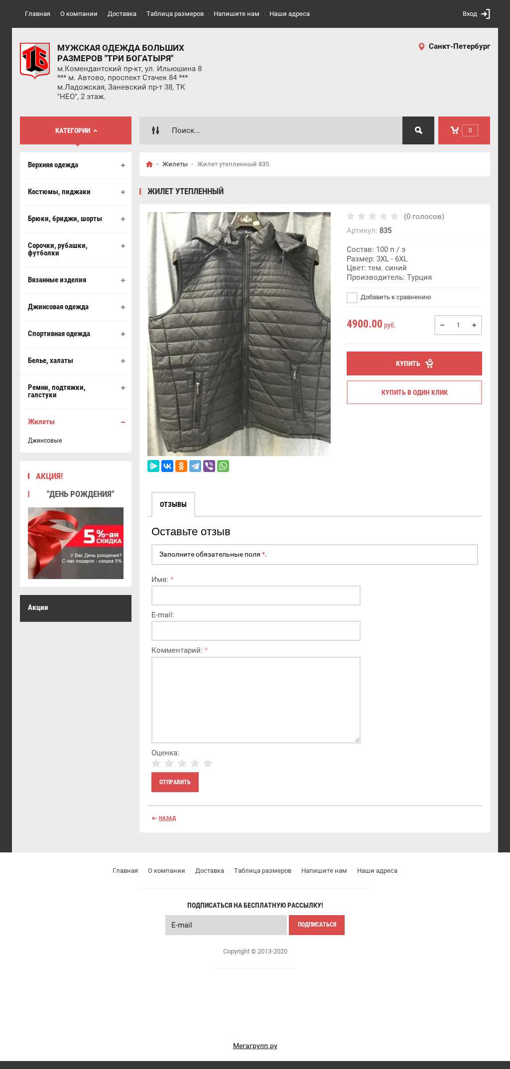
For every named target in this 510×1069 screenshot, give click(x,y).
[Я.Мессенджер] (153, 466)
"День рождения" (80, 494)
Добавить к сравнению (395, 297)
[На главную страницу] (35, 61)
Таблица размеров (175, 13)
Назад (167, 818)
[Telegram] (195, 466)
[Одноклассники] (181, 466)
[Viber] (209, 466)
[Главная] (149, 164)
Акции (38, 607)
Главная (37, 13)
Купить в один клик (415, 392)
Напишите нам (236, 13)
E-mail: (162, 614)
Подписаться (317, 924)
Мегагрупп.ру (255, 1046)
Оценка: (165, 752)
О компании (79, 13)
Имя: (162, 579)
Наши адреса (289, 13)
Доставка (122, 13)
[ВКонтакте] (167, 466)
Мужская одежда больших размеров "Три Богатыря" (120, 53)
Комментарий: (179, 650)
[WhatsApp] (223, 466)
